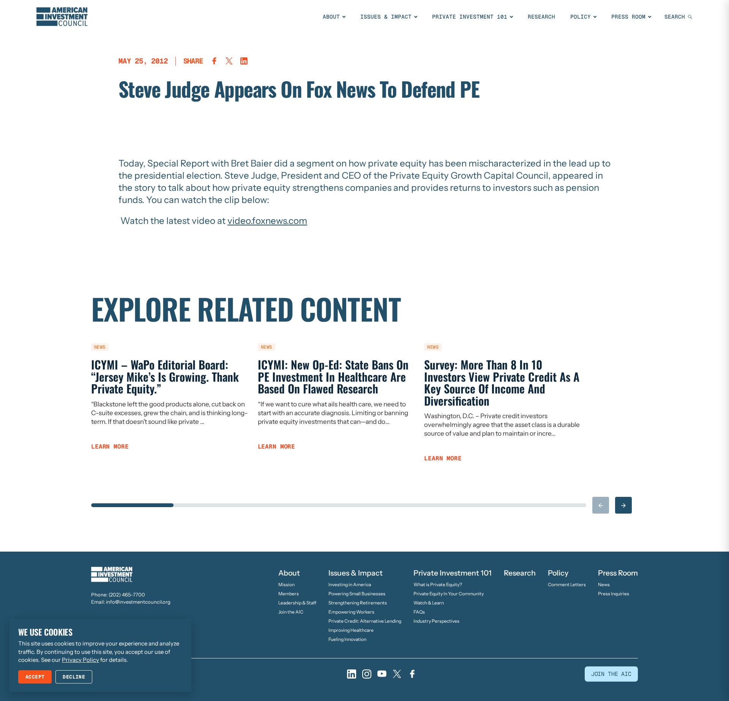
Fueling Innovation (347, 639)
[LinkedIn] (351, 674)
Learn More (109, 446)
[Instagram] (366, 674)
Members (288, 593)
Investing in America (349, 584)
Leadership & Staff (297, 603)
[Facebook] (412, 674)
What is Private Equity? (437, 584)
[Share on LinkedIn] (244, 61)
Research (541, 16)
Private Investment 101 (469, 16)
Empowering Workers (351, 612)
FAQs (419, 612)
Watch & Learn (428, 603)
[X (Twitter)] (397, 674)
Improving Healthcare (351, 630)
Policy (580, 16)
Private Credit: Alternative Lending (364, 621)
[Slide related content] (132, 505)
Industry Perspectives (436, 621)
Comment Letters (567, 584)
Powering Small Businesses (356, 593)
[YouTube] (382, 674)
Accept (34, 677)
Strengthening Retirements (357, 603)
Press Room (628, 16)
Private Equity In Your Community (448, 593)
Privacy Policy (80, 659)
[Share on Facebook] (214, 61)
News (604, 584)
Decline (74, 677)
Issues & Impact (386, 16)
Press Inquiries (613, 593)
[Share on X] (229, 61)
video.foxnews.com (267, 220)
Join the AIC (290, 612)
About (331, 16)
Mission (286, 584)
